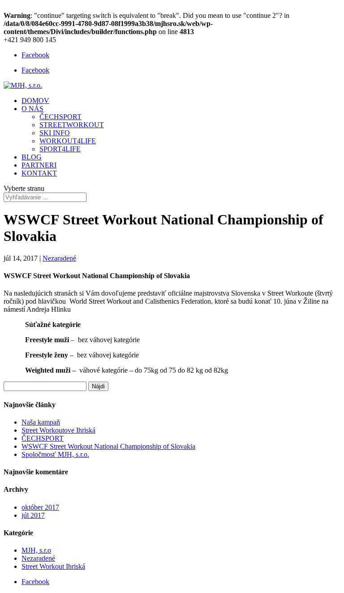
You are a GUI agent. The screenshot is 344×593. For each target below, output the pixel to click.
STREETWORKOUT (71, 125)
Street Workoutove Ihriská (58, 430)
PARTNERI (39, 165)
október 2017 (40, 507)
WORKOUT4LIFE (67, 141)
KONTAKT (39, 173)
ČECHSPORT (60, 116)
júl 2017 (33, 515)
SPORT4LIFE (60, 149)
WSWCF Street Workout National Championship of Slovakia (108, 446)
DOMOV (35, 100)
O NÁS (32, 108)
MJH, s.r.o (36, 550)
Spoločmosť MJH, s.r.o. (55, 454)
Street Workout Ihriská (53, 566)
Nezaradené (59, 258)
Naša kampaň (41, 422)
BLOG (32, 157)
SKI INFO (54, 133)
